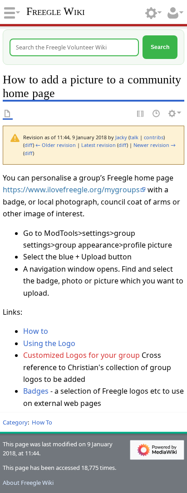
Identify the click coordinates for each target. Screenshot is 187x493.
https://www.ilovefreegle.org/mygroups (71, 190)
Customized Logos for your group (81, 355)
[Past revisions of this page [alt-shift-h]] (157, 113)
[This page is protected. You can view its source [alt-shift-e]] (141, 113)
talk (134, 137)
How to (35, 331)
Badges (36, 391)
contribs (153, 137)
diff (29, 145)
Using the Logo (49, 343)
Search (160, 47)
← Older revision (55, 145)
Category (15, 422)
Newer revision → (154, 145)
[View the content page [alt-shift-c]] (8, 113)
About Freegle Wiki (28, 482)
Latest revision (98, 145)
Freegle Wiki (55, 11)
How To (42, 422)
